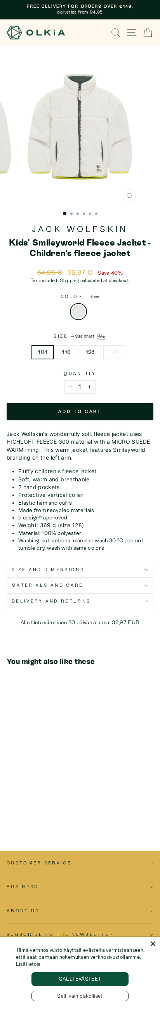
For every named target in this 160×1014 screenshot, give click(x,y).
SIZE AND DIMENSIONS (48, 569)
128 (90, 352)
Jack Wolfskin (80, 229)
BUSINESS (22, 886)
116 (66, 352)
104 (42, 352)
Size (75, 336)
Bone (78, 311)
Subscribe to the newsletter (60, 934)
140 (114, 352)
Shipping (69, 280)
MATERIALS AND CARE (47, 585)
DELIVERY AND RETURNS (51, 601)
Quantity (80, 373)
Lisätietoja (28, 964)
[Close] (153, 944)
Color (80, 296)
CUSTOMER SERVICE (39, 863)
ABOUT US (23, 910)
